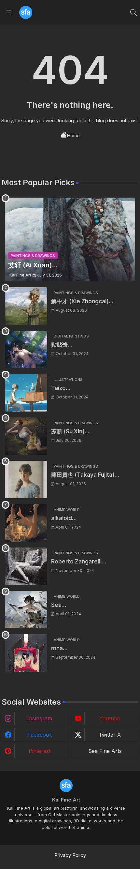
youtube (109, 718)
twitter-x (110, 734)
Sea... (58, 605)
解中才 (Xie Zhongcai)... (82, 301)
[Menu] (9, 12)
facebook (39, 734)
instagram (39, 718)
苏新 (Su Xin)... (70, 431)
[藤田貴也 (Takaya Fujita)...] (26, 479)
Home (73, 135)
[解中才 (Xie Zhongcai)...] (26, 306)
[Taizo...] (26, 393)
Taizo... (61, 388)
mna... (59, 648)
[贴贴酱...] (26, 349)
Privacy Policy (70, 855)
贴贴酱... (62, 344)
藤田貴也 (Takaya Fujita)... (85, 475)
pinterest (39, 751)
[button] (133, 12)
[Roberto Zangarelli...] (26, 566)
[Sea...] (26, 609)
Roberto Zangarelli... (78, 561)
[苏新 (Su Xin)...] (26, 436)
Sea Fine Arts (105, 751)
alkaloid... (64, 518)
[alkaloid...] (26, 523)
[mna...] (26, 653)
